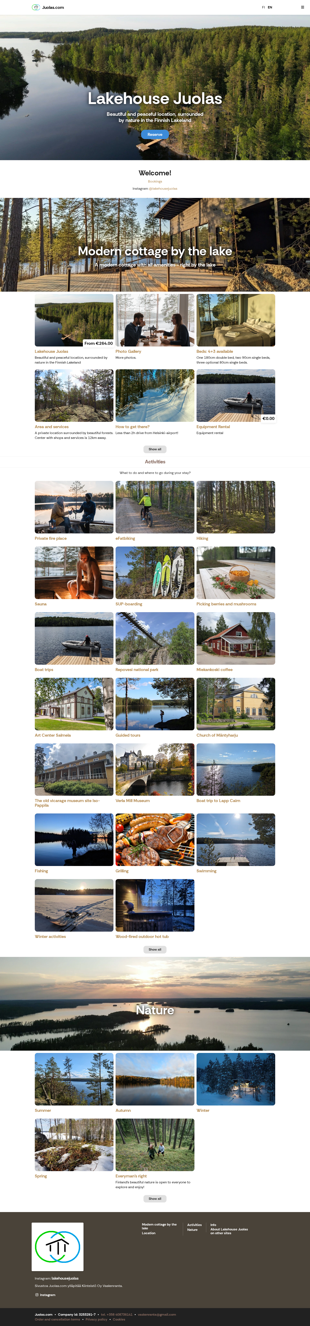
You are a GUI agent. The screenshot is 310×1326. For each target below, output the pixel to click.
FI (263, 7)
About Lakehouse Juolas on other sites (229, 1231)
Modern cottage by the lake (159, 1226)
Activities (194, 1225)
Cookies (119, 1319)
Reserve (155, 134)
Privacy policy (96, 1319)
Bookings (155, 181)
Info (213, 1225)
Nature (192, 1230)
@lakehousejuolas (163, 188)
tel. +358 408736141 (116, 1314)
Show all (155, 449)
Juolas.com (58, 1286)
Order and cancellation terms (57, 1319)
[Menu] (302, 7)
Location (148, 1233)
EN (270, 7)
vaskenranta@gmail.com (157, 1314)
